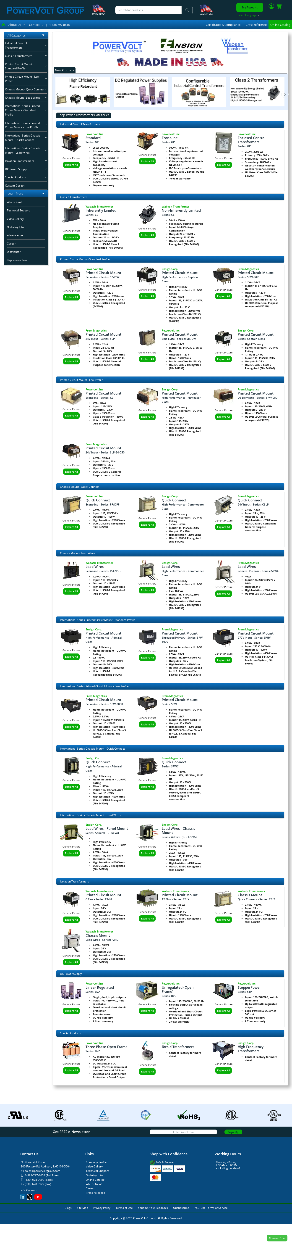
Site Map (82, 1208)
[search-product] (187, 10)
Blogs (68, 1208)
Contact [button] (34, 25)
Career (11, 244)
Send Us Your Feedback (153, 1208)
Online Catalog (280, 25)
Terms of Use (124, 1208)
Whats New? (14, 202)
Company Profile (96, 1162)
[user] (271, 7)
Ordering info (94, 1175)
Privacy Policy (101, 1208)
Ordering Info (15, 227)
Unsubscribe (181, 1208)
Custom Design (14, 186)
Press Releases (95, 1193)
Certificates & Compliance (223, 25)
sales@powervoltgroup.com (42, 1171)
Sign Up (233, 1132)
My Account (250, 7)
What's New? (94, 1184)
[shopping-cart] (279, 7)
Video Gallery (15, 219)
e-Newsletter (15, 235)
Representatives (17, 260)
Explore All (71, 164)
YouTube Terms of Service (211, 1208)
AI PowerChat (277, 1238)
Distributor (14, 252)
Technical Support (18, 211)
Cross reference (256, 25)
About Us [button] (14, 25)
